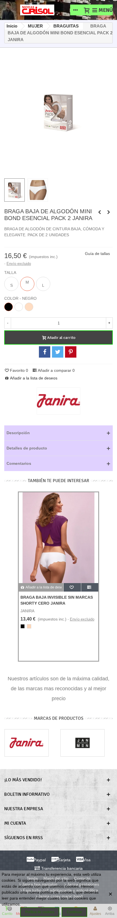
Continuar (74, 912)
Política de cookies (39, 912)
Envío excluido (19, 263)
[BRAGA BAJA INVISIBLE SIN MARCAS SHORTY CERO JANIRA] (58, 537)
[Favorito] (72, 587)
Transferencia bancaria (61, 868)
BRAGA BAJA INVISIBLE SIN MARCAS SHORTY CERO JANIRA (56, 600)
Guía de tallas (97, 253)
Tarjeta (63, 860)
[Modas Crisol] (37, 10)
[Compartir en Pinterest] (70, 352)
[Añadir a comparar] (89, 587)
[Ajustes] (75, 10)
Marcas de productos (58, 718)
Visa (86, 860)
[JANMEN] (82, 743)
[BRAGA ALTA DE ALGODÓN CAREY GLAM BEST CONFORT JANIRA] (99, 212)
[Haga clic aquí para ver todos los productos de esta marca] (58, 401)
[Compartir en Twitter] (57, 352)
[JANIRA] (26, 743)
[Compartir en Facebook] (44, 352)
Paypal (39, 860)
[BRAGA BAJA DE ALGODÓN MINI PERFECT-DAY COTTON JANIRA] (108, 212)
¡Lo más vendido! (23, 780)
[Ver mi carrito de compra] (86, 10)
